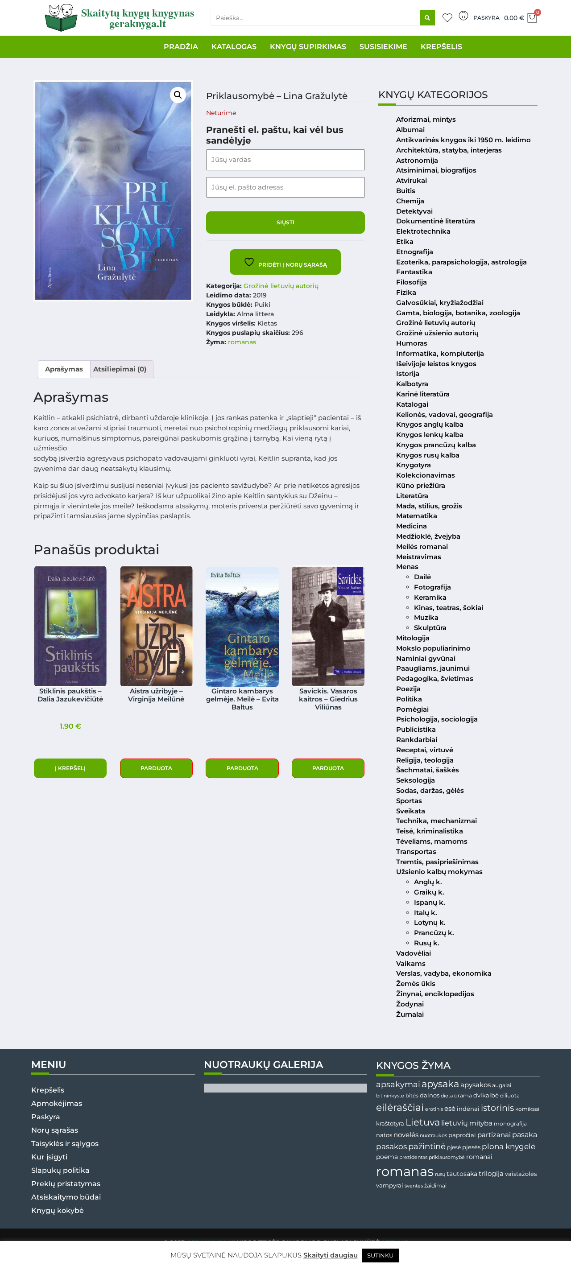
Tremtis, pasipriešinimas (437, 862)
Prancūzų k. (434, 932)
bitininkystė (390, 1096)
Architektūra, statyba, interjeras (449, 150)
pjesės (471, 1147)
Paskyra (487, 17)
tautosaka (462, 1174)
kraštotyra (390, 1123)
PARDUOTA (156, 768)
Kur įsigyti (49, 1157)
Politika (409, 699)
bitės (411, 1096)
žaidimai (435, 1185)
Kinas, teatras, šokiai (448, 607)
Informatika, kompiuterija (440, 353)
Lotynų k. (430, 922)
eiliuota (510, 1096)
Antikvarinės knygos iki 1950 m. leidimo (463, 140)
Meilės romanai (422, 546)
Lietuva (422, 1122)
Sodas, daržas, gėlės (430, 790)
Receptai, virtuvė (424, 750)
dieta (447, 1096)
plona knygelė (508, 1146)
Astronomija (417, 160)
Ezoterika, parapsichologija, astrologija (461, 262)
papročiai (462, 1134)
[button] (178, 95)
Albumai (410, 129)
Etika (405, 241)
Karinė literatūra (423, 394)
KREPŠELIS (441, 46)
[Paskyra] (463, 15)
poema (387, 1156)
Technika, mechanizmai (436, 820)
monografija (510, 1124)
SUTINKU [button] (380, 1255)
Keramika (430, 597)
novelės (405, 1135)
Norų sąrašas (54, 1130)
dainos (429, 1095)
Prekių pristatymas (65, 1183)
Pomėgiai (412, 709)
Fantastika (414, 272)
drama (463, 1095)
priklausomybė (447, 1157)
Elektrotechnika (423, 231)
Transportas (416, 851)
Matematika (416, 515)
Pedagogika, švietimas (434, 678)
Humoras (411, 343)
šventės (414, 1186)
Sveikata (410, 811)
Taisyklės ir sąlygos (65, 1143)
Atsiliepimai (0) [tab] (119, 369)
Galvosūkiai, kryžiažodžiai (440, 302)
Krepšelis (47, 1090)
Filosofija (411, 282)
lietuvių (454, 1122)
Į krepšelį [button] (70, 768)
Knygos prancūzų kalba (436, 445)
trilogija (491, 1174)
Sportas (409, 800)
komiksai (527, 1108)
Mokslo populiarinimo (433, 648)
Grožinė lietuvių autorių (281, 286)
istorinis (497, 1108)
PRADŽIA (181, 46)
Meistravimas (418, 557)
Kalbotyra (412, 383)
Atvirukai (411, 180)
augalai (501, 1085)
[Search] (427, 17)
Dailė (422, 577)
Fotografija (432, 587)
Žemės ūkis (415, 983)
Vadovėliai (413, 953)
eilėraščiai (400, 1107)
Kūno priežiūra (420, 485)
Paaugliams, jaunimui (433, 668)
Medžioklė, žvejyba (428, 536)
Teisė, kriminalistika (429, 831)
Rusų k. (426, 943)
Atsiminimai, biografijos (436, 170)
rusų (440, 1174)
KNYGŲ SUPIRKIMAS (308, 46)
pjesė (454, 1147)
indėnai (468, 1108)
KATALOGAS (234, 46)
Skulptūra (430, 627)
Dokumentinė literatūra (435, 221)
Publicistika (416, 729)
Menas (407, 566)
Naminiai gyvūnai (425, 658)
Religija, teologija (425, 760)
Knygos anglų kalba (429, 424)
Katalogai (412, 404)
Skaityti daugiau (330, 1255)
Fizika (406, 292)
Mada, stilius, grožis (429, 506)
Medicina (411, 526)
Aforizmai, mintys (426, 119)
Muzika (426, 617)
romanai (479, 1157)
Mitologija (413, 638)
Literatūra (412, 495)
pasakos (391, 1146)
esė (449, 1108)
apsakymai (398, 1084)
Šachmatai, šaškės (427, 770)
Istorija (407, 373)
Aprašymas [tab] (64, 369)
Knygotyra (413, 465)
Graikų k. (429, 892)
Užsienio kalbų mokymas (439, 871)
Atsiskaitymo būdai (66, 1197)
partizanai (494, 1135)
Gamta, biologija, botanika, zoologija (458, 313)
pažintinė (427, 1146)
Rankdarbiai (416, 739)
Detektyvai (414, 211)
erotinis (434, 1109)
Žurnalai (410, 1014)
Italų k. (425, 912)
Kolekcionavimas (425, 475)
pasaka (524, 1134)
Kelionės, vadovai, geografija (444, 414)
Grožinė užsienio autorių (437, 333)
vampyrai (389, 1185)
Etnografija (414, 251)
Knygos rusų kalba (427, 455)
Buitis (405, 190)
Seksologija (415, 780)
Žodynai (410, 1004)
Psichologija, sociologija (437, 719)
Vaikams (411, 963)
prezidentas (413, 1157)
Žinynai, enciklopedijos (435, 994)
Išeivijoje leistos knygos (436, 363)
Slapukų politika (60, 1170)
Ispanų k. (429, 902)
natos (384, 1134)
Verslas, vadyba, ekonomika (444, 973)
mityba (480, 1123)
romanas (242, 342)
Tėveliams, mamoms (432, 841)
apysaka (440, 1083)
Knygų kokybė (57, 1210)
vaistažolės (521, 1173)
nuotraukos (433, 1135)
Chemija (410, 201)
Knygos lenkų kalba (429, 434)
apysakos (475, 1084)
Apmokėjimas (56, 1103)
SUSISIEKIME (383, 46)
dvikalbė (486, 1095)
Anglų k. (428, 882)
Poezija (408, 688)
